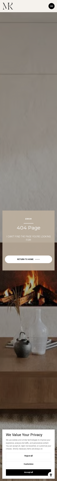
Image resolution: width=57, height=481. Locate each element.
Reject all (28, 456)
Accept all (28, 472)
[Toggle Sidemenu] (51, 6)
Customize (28, 464)
